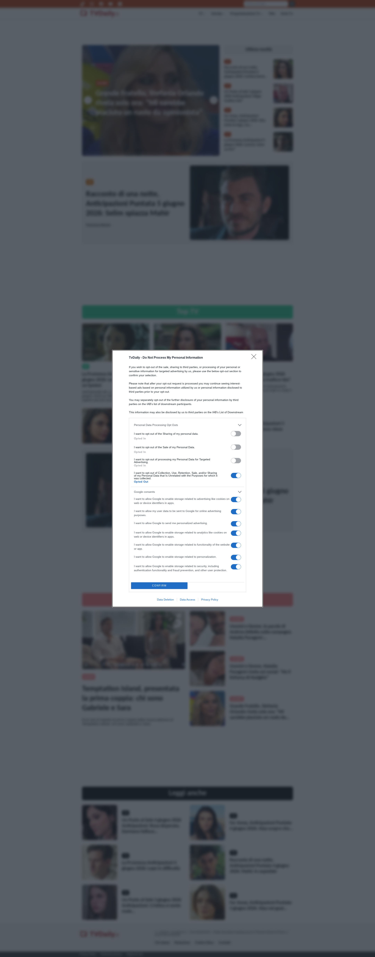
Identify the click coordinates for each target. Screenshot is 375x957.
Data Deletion (165, 599)
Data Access (187, 599)
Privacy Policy (209, 599)
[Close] (255, 358)
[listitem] (187, 425)
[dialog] (187, 478)
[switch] (236, 433)
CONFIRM (159, 585)
